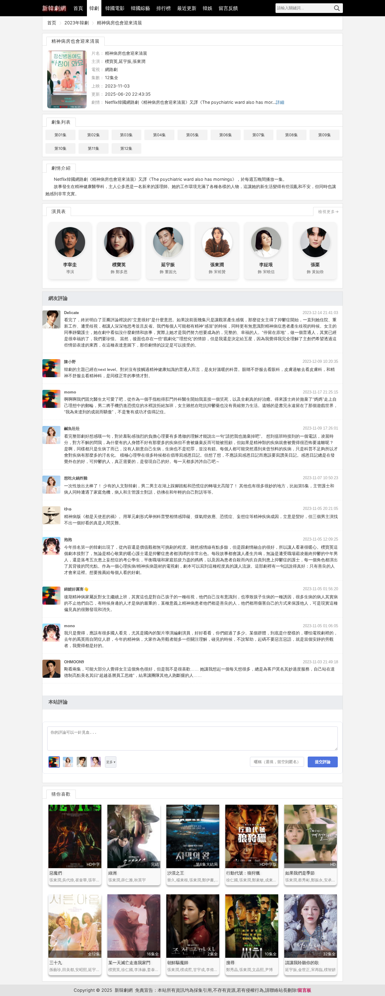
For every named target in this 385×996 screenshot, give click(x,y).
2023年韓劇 (76, 23)
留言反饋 (228, 8)
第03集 (126, 135)
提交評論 (323, 762)
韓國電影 (115, 8)
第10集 (60, 148)
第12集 (126, 148)
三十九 (55, 962)
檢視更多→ (328, 211)
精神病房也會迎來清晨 (119, 23)
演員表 (58, 211)
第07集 (258, 135)
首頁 (78, 8)
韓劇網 (54, 8)
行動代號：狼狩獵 (243, 872)
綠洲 (112, 872)
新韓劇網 (124, 990)
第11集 (93, 148)
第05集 (192, 135)
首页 (51, 23)
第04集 (159, 135)
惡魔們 (55, 872)
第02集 (93, 135)
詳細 (280, 102)
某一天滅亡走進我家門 (129, 962)
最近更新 (186, 8)
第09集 (324, 135)
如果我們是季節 (300, 872)
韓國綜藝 (140, 8)
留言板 (304, 990)
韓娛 (207, 8)
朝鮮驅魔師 (177, 962)
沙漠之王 (175, 872)
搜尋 (337, 8)
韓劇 (94, 8)
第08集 (291, 135)
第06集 (225, 135)
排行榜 (163, 8)
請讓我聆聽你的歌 (302, 962)
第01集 (60, 135)
